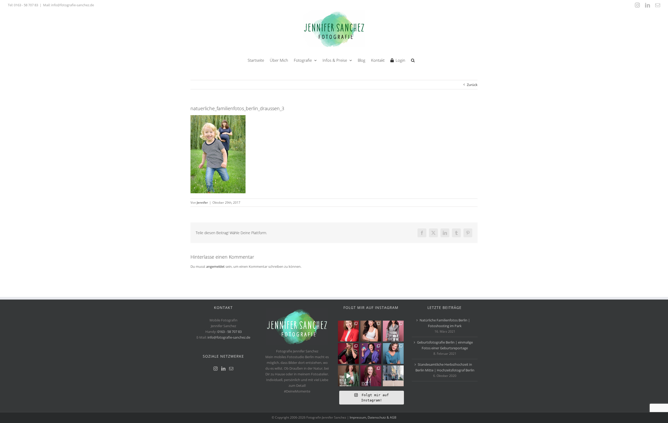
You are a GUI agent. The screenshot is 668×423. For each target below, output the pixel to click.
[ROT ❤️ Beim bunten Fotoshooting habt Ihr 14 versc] (348, 353)
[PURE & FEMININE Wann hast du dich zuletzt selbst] (370, 331)
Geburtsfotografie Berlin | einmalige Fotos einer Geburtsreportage (445, 345)
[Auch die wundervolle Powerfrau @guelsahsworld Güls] (393, 331)
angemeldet (215, 266)
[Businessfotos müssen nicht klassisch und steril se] (370, 353)
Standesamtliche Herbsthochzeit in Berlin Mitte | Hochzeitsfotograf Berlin (444, 367)
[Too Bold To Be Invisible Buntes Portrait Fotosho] (348, 375)
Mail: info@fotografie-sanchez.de (68, 5)
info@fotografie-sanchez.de (228, 337)
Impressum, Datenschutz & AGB (373, 417)
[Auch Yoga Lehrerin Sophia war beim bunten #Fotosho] (393, 353)
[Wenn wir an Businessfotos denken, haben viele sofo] (393, 375)
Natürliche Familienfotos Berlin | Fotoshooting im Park (445, 323)
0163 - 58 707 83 (26, 5)
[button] (413, 59)
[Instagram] (215, 368)
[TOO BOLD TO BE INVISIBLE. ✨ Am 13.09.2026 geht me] (370, 375)
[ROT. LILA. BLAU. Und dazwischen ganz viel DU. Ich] (348, 331)
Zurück (472, 84)
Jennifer (202, 202)
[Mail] (231, 368)
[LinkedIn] (223, 368)
